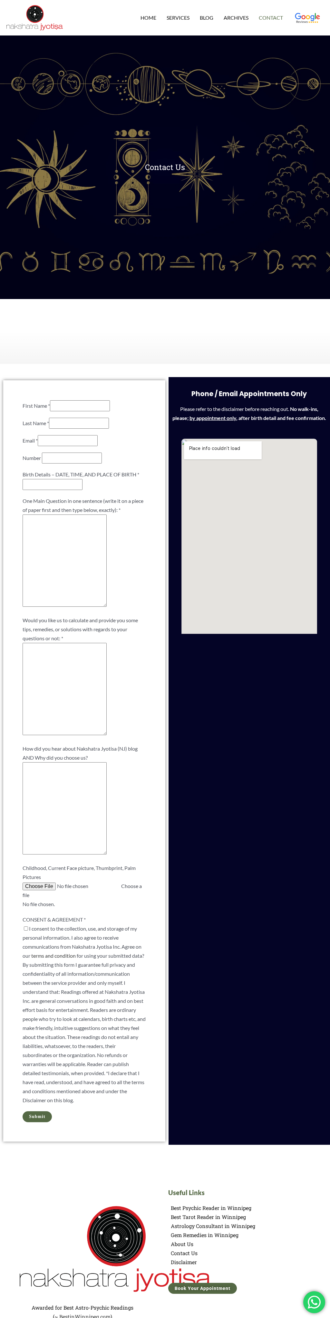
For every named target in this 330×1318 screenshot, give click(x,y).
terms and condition (53, 956)
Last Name (36, 423)
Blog (206, 18)
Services (178, 18)
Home (148, 18)
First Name (36, 406)
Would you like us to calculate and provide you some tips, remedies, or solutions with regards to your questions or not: (80, 629)
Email (30, 440)
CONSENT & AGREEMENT (54, 919)
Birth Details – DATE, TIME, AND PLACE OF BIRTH (81, 474)
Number (32, 458)
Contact (271, 18)
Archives (236, 18)
